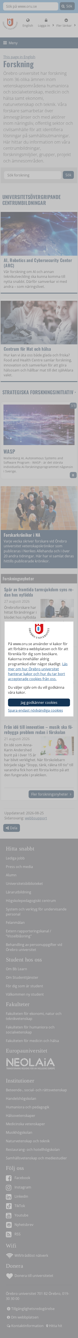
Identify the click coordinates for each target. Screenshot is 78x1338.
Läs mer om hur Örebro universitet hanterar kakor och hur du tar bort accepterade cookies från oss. (38, 671)
